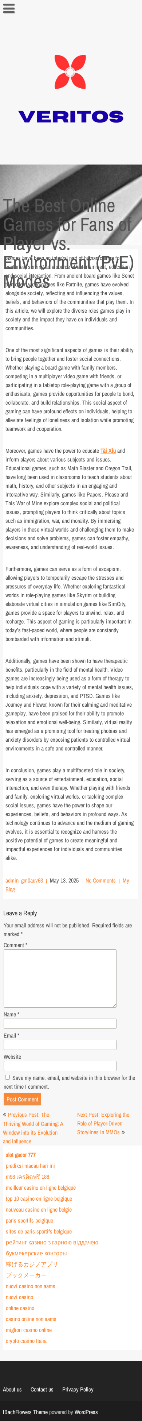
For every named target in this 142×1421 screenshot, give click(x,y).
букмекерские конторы (36, 1253)
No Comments (101, 880)
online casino (20, 1308)
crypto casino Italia (26, 1341)
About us (12, 1389)
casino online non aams (31, 1319)
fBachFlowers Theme (25, 1412)
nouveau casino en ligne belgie (39, 1209)
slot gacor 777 (21, 1155)
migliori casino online (29, 1330)
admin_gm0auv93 (24, 880)
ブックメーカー (26, 1275)
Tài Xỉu (108, 451)
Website (12, 1057)
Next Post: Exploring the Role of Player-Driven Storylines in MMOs (103, 1123)
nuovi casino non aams (30, 1286)
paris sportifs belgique (29, 1220)
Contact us (42, 1389)
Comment (15, 945)
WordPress (86, 1412)
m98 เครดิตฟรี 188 (27, 1177)
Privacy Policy (78, 1389)
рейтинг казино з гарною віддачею (52, 1242)
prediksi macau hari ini (30, 1166)
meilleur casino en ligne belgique (41, 1187)
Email (11, 1035)
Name (11, 1014)
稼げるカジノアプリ (32, 1264)
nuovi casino (19, 1297)
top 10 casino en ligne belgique (39, 1198)
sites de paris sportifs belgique (39, 1231)
